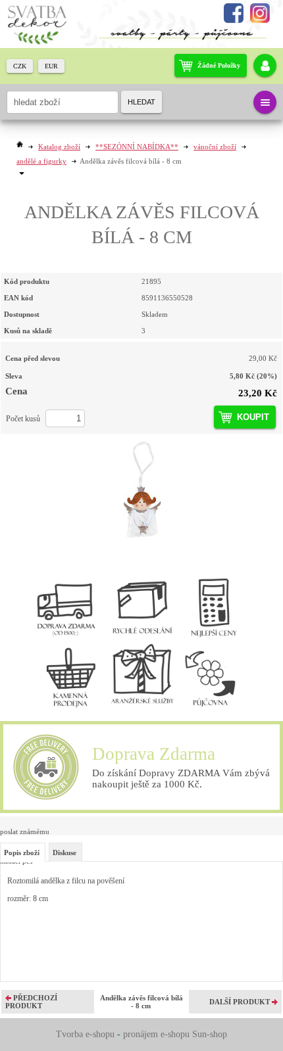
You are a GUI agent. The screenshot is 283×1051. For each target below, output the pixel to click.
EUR (51, 66)
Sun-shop (209, 1034)
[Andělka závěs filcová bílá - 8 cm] (141, 490)
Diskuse (64, 852)
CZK (19, 66)
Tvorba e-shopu (85, 1034)
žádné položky (218, 65)
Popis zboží (21, 852)
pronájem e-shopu (156, 1034)
